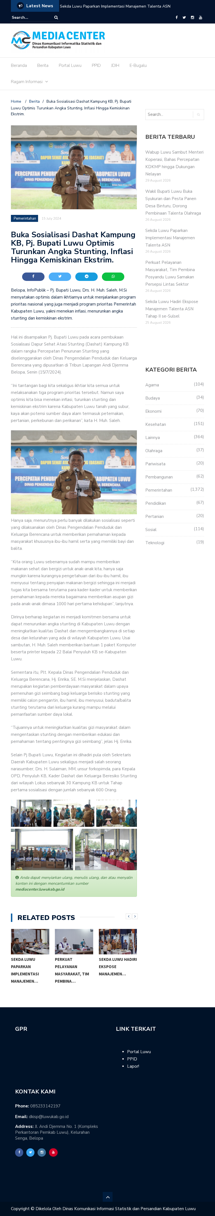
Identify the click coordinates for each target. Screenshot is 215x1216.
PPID (96, 65)
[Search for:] (29, 17)
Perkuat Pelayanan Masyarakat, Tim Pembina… (72, 970)
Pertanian (154, 516)
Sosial (150, 529)
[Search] (56, 17)
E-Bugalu (138, 65)
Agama (152, 385)
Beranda (19, 65)
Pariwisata (155, 464)
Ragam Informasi (27, 81)
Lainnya (152, 437)
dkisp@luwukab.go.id (49, 1116)
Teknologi (154, 543)
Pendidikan (155, 503)
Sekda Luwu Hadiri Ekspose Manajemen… (118, 966)
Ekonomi (153, 411)
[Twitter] (184, 18)
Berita (42, 65)
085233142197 (45, 1106)
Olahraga (153, 451)
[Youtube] (200, 18)
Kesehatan (155, 424)
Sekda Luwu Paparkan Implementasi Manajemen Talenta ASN (170, 238)
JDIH (115, 65)
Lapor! (133, 1066)
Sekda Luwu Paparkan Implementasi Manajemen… (25, 970)
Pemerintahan (25, 218)
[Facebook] (176, 18)
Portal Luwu (70, 65)
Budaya (152, 398)
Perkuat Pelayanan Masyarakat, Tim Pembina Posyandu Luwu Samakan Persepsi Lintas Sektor (123, 10)
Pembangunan (159, 477)
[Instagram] (192, 18)
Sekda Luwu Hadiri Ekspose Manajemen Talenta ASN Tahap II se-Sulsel (171, 309)
